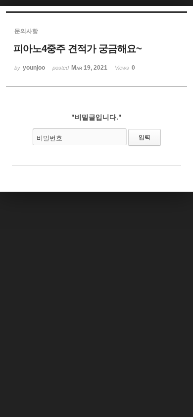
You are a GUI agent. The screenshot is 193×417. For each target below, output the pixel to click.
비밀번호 (49, 138)
